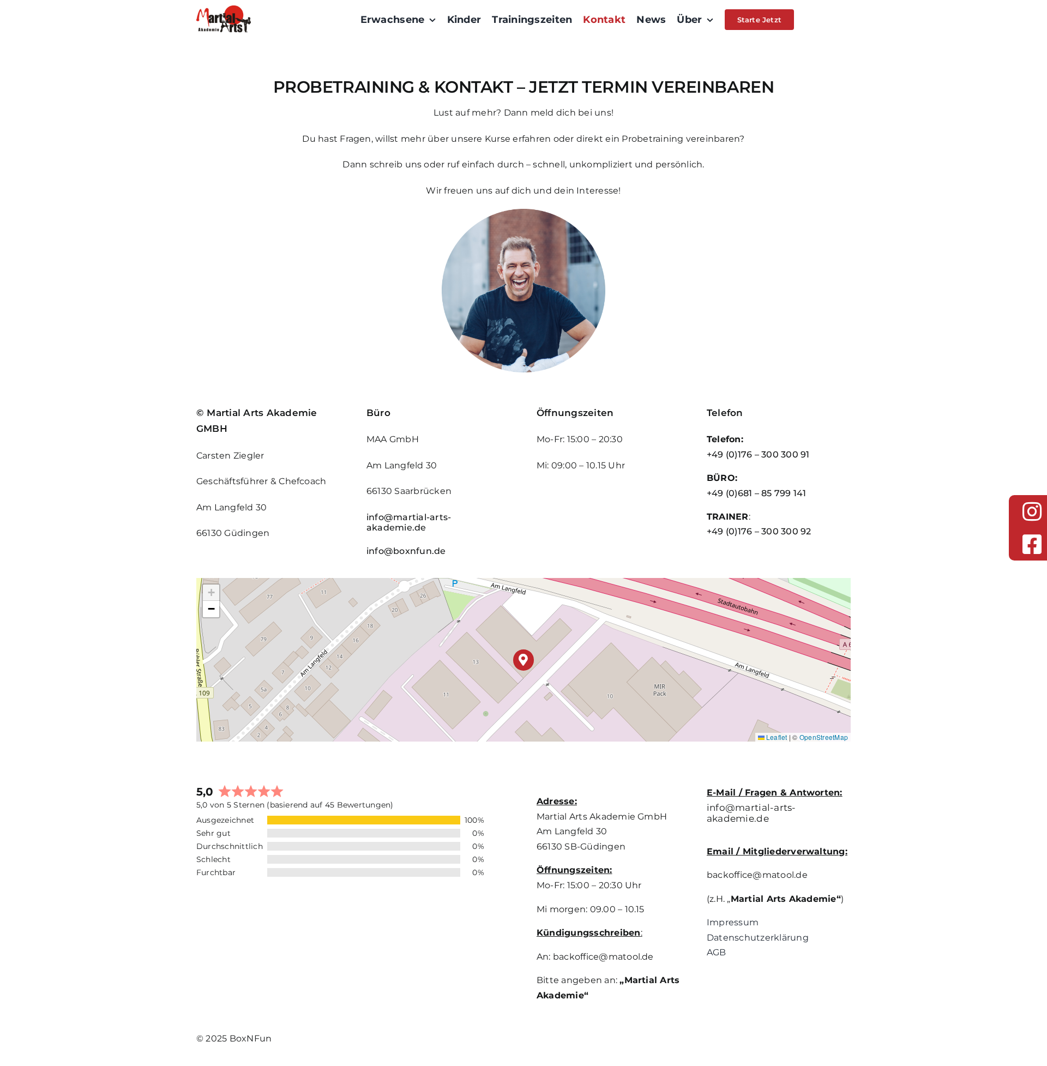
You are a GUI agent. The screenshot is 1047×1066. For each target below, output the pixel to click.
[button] (523, 660)
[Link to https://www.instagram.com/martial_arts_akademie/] (1032, 511)
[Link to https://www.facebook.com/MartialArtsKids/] (1032, 544)
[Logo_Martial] (223, 9)
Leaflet (776, 737)
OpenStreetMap (823, 737)
